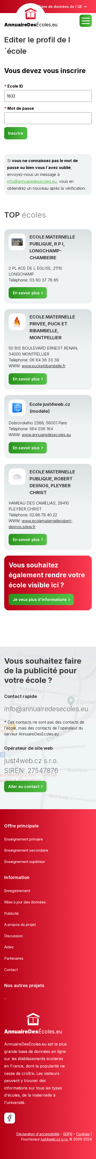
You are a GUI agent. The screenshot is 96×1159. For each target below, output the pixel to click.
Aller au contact (23, 786)
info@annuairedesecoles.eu (32, 181)
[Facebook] (9, 1118)
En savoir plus (26, 292)
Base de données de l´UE (60, 6)
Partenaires (13, 958)
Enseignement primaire (23, 839)
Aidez (9, 947)
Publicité (11, 913)
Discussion (13, 936)
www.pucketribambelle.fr (43, 365)
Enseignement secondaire (26, 850)
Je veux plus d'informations (40, 599)
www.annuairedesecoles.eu (46, 434)
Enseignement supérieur (24, 861)
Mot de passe (20, 108)
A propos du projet (20, 924)
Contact (11, 969)
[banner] (30, 16)
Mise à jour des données (25, 902)
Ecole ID (15, 86)
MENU (86, 21)
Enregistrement (17, 890)
